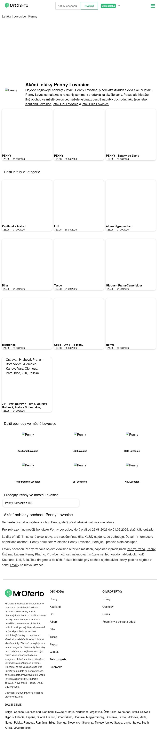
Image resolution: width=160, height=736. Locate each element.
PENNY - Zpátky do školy (122, 155)
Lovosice (19, 16)
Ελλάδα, (61, 712)
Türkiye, (100, 722)
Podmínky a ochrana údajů (119, 621)
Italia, (72, 712)
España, (31, 717)
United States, (114, 722)
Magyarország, (96, 717)
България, (125, 712)
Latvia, (122, 717)
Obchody (108, 607)
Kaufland (8, 559)
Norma (110, 345)
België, (9, 712)
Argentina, (97, 712)
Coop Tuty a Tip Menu (69, 345)
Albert (53, 621)
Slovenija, (88, 722)
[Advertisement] (80, 50)
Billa (5, 285)
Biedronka (9, 345)
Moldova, (133, 717)
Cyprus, (10, 717)
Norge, (9, 722)
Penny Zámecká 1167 (18, 503)
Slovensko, (75, 722)
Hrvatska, (80, 717)
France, (51, 717)
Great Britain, (65, 717)
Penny (54, 599)
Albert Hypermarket (119, 226)
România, (42, 722)
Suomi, (41, 717)
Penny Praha (136, 549)
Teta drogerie (39, 559)
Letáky (6, 16)
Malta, (143, 717)
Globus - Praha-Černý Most (124, 285)
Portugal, (30, 722)
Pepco (54, 644)
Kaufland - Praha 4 (14, 226)
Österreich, (111, 712)
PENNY (6, 155)
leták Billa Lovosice (95, 104)
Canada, (19, 712)
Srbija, (52, 722)
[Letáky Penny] (11, 93)
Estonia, (20, 717)
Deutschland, (33, 712)
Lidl (56, 226)
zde (151, 529)
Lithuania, (112, 717)
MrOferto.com (22, 728)
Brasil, (136, 712)
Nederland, (83, 712)
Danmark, (48, 712)
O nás (106, 614)
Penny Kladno (35, 554)
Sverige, (62, 722)
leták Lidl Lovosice (65, 104)
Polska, (19, 722)
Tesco (58, 285)
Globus (54, 652)
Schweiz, (145, 712)
